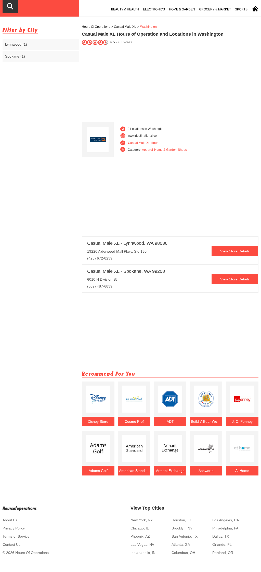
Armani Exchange (170, 471)
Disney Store (98, 421)
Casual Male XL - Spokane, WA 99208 (126, 271)
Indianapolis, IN (142, 553)
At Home (242, 471)
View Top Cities (147, 508)
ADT (170, 421)
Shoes (182, 150)
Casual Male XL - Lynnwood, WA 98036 (127, 243)
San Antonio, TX (185, 536)
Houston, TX (182, 520)
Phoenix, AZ (140, 536)
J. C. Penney (242, 421)
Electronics (154, 9)
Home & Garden (182, 9)
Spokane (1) (15, 56)
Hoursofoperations (20, 508)
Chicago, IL (139, 528)
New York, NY (141, 520)
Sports (241, 9)
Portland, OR (222, 553)
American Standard (134, 471)
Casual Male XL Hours (143, 143)
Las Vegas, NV (142, 544)
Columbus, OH (183, 553)
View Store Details (235, 251)
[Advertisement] (170, 82)
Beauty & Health (125, 9)
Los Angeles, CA (225, 520)
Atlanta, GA (181, 544)
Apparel (147, 150)
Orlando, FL (222, 544)
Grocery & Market (215, 9)
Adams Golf (98, 471)
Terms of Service (16, 536)
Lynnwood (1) (16, 44)
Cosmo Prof (134, 421)
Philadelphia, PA (225, 528)
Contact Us (11, 544)
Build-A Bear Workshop (206, 421)
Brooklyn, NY (182, 528)
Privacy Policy (14, 528)
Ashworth (206, 471)
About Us (10, 520)
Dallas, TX (220, 536)
